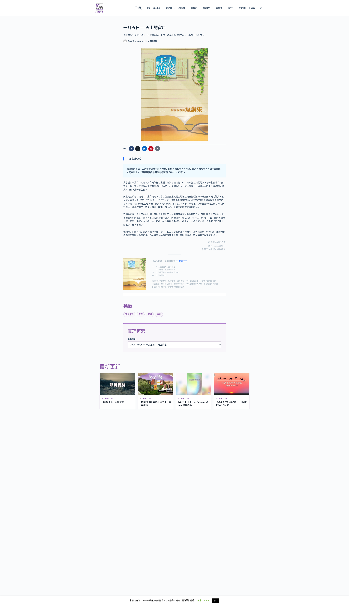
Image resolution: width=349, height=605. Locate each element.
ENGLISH (252, 8)
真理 (141, 314)
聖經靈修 (219, 8)
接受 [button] (215, 600)
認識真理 (194, 8)
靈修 (159, 314)
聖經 (150, 314)
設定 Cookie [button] (203, 600)
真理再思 (153, 41)
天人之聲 (129, 314)
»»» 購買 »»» (180, 261)
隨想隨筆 (169, 8)
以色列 (230, 8)
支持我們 (242, 8)
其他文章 (131, 339)
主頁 (148, 8)
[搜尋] (261, 8)
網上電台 (156, 8)
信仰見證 (181, 8)
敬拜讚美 (206, 8)
